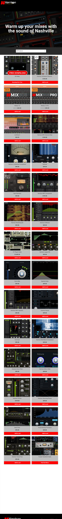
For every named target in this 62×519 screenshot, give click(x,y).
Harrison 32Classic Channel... (45, 76)
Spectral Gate (44, 281)
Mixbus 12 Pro (45, 105)
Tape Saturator (17, 193)
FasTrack (17, 339)
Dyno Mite (17, 281)
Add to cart (45, 82)
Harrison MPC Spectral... (17, 310)
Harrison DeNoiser (45, 222)
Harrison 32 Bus (17, 398)
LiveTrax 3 (17, 135)
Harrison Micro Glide (44, 369)
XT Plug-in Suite (17, 252)
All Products (31, 51)
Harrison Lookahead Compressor (17, 164)
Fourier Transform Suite (44, 457)
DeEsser (45, 164)
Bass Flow (17, 427)
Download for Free (17, 82)
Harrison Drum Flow (17, 369)
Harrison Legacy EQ (45, 252)
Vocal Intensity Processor (45, 427)
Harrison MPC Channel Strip (44, 135)
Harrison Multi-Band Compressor (45, 339)
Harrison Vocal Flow (17, 457)
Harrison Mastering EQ (17, 222)
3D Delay (17, 76)
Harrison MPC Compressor (45, 193)
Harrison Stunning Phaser (45, 398)
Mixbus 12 (17, 105)
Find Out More (45, 462)
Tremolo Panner (45, 310)
